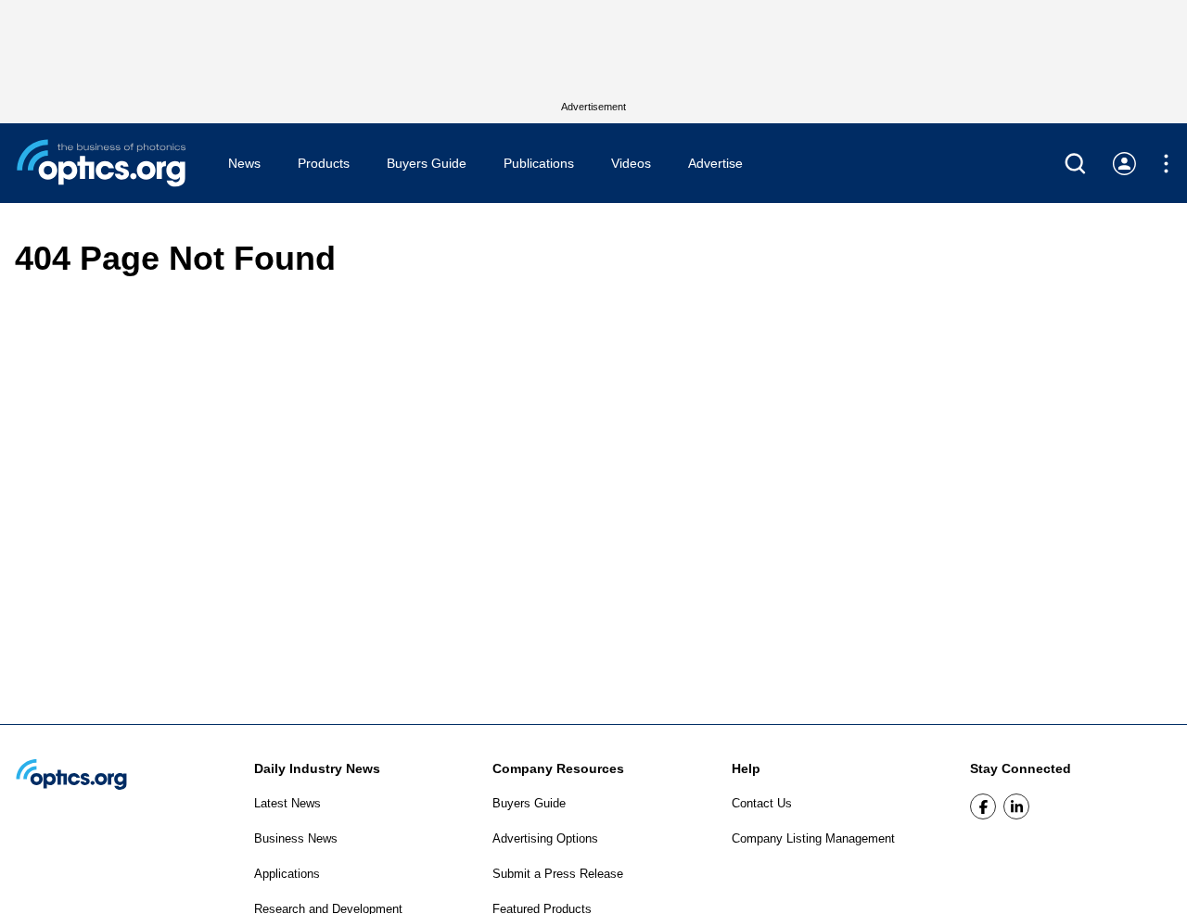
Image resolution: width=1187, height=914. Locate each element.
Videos (631, 163)
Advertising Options (545, 838)
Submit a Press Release (557, 874)
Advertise (715, 163)
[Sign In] (1124, 163)
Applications (287, 874)
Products (324, 163)
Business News (296, 838)
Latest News (287, 803)
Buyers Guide (426, 163)
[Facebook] (983, 806)
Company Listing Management (813, 838)
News (244, 163)
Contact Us (762, 803)
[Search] (1075, 163)
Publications (539, 163)
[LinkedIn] (1016, 806)
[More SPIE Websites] (1166, 163)
